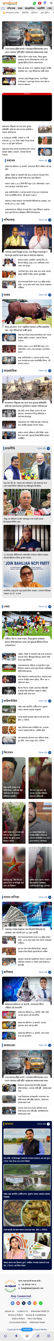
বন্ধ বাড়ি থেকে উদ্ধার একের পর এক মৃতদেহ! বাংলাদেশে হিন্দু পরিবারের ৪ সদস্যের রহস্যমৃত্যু (32, 413)
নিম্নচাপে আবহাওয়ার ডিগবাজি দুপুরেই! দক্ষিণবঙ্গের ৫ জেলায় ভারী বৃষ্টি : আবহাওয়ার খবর (34, 1088)
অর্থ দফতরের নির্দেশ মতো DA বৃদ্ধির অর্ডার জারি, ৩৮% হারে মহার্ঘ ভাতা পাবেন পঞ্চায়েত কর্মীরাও (35, 284)
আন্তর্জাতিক (30, 8)
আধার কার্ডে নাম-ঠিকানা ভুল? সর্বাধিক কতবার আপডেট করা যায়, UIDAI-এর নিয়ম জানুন (26, 1264)
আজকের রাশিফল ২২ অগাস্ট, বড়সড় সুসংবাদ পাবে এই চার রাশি (32, 1024)
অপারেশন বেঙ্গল (12, 12)
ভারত (20, 8)
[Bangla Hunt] (10, 3)
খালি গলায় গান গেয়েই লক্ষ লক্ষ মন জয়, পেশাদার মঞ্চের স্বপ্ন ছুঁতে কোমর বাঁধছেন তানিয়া (13, 837)
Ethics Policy (18, 1318)
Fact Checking (35, 1318)
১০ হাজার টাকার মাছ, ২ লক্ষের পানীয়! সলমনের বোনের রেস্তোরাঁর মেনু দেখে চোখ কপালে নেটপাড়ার (40, 837)
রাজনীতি (41, 8)
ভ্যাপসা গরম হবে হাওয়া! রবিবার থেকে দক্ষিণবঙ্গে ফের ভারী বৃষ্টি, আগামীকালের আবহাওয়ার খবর (33, 1111)
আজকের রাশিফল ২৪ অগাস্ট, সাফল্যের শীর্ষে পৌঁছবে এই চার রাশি (28, 168)
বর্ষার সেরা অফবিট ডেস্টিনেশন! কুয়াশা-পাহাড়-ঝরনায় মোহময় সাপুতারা (33, 708)
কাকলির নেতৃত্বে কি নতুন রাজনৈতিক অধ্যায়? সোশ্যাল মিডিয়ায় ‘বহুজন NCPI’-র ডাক (27, 592)
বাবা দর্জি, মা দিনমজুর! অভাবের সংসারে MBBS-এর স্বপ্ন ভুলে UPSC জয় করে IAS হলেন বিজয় (26, 1160)
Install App (27, 1329)
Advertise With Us (40, 1311)
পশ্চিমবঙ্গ (11, 8)
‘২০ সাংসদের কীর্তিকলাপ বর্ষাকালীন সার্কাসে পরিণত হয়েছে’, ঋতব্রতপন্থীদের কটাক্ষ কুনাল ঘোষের (26, 556)
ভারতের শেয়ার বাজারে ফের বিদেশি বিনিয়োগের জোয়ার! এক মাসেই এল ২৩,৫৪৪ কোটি (28, 202)
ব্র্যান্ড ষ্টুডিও (45, 12)
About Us (9, 1311)
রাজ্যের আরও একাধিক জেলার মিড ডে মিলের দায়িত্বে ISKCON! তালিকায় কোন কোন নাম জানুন (33, 262)
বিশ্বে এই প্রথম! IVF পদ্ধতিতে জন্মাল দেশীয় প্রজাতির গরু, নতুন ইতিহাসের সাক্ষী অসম (34, 70)
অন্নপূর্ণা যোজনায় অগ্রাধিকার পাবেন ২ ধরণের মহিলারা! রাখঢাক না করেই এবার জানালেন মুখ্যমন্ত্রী (34, 962)
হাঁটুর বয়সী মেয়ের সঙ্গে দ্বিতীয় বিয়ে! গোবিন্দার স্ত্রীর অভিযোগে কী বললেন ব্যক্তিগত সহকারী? (13, 792)
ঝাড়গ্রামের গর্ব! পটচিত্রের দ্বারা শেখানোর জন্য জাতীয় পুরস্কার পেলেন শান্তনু (33, 424)
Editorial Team (37, 1322)
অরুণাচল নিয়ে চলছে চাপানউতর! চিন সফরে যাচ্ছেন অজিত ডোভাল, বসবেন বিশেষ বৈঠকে (18, 152)
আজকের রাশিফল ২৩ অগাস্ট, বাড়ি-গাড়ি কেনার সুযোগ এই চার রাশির (33, 1014)
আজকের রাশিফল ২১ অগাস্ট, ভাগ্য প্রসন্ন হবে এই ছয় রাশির (33, 1035)
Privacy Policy (15, 1315)
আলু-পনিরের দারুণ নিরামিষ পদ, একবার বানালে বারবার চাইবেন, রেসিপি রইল (33, 729)
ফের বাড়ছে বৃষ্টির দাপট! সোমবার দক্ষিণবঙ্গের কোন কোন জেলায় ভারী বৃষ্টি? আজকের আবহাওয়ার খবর (26, 50)
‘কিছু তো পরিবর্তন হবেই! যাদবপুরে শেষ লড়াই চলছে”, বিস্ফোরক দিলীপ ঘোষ (24, 520)
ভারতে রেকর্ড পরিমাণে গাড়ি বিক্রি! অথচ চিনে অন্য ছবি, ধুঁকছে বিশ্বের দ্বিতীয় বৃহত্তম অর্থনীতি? (33, 435)
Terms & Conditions (36, 1315)
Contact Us (22, 1311)
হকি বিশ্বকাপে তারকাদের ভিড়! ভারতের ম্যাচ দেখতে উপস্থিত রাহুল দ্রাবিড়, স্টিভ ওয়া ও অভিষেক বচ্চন (34, 679)
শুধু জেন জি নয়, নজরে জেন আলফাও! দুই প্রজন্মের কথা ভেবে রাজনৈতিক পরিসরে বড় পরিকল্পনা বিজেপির (25, 485)
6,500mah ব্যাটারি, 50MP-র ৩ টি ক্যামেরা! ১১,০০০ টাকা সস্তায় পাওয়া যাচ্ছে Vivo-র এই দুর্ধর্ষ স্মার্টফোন (18, 140)
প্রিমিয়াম (34, 12)
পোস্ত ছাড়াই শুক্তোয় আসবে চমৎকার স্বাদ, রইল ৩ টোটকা (34, 719)
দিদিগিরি (25, 12)
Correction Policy (18, 1322)
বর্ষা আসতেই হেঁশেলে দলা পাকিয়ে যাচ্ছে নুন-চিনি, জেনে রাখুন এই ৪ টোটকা (33, 739)
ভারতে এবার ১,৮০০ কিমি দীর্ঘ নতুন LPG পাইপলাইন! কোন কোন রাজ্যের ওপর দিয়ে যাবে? (27, 185)
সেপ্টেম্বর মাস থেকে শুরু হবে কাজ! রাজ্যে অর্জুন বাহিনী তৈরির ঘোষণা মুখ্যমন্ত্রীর (34, 273)
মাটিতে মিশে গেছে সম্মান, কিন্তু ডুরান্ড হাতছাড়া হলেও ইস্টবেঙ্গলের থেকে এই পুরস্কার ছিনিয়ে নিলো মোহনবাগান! (32, 59)
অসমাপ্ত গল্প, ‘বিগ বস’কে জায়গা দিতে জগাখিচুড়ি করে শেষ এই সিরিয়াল (13, 882)
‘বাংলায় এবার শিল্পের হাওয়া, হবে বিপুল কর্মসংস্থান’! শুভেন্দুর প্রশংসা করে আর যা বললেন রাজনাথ (33, 81)
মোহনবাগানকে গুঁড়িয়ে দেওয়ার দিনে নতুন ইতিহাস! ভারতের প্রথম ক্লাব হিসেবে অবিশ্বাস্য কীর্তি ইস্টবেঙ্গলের (27, 211)
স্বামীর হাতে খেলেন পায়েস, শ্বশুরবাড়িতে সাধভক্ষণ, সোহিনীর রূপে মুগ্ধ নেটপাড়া (40, 882)
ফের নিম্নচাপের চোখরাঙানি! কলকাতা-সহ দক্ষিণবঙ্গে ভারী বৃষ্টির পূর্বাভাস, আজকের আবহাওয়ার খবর (33, 1099)
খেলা (49, 8)
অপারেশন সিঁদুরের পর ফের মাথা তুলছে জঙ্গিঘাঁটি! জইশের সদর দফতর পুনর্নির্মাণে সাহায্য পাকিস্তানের (17, 129)
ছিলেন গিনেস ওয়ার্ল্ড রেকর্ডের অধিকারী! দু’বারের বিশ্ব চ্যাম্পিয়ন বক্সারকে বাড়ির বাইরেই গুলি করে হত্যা (33, 690)
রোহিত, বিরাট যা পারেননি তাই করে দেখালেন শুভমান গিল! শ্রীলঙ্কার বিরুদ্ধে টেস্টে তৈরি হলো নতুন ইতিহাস (27, 177)
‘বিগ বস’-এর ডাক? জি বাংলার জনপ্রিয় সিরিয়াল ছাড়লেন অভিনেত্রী (38, 793)
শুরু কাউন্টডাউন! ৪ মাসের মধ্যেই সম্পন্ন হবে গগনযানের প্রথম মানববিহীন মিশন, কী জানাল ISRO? (26, 194)
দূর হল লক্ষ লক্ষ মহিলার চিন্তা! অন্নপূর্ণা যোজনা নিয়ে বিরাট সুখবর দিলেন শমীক (33, 950)
